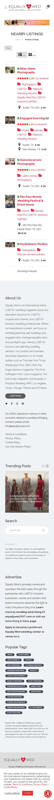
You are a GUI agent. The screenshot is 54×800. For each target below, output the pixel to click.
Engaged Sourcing (32, 118)
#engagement (13, 660)
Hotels (25, 130)
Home (17, 40)
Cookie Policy (12, 442)
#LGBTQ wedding (14, 681)
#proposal (36, 691)
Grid (34, 55)
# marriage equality (16, 686)
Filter (8, 48)
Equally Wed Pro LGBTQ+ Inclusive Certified (31, 99)
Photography (28, 84)
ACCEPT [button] (27, 793)
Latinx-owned (29, 175)
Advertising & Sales (17, 621)
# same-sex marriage (16, 702)
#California (23, 654)
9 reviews (41, 124)
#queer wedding (14, 697)
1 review (40, 169)
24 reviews (42, 78)
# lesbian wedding (34, 665)
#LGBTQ (33, 670)
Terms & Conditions (16, 434)
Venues (38, 130)
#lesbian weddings (15, 670)
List (23, 55)
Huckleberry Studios (33, 244)
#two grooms (13, 713)
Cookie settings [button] (12, 793)
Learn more (15, 396)
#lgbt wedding (35, 681)
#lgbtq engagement (16, 676)
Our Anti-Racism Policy (18, 446)
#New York (36, 686)
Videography (28, 250)
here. (17, 636)
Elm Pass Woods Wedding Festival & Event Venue (30, 200)
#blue (9, 654)
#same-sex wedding (15, 707)
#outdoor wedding (16, 691)
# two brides (36, 707)
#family (29, 660)
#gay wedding (13, 665)
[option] (27, 492)
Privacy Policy (13, 438)
